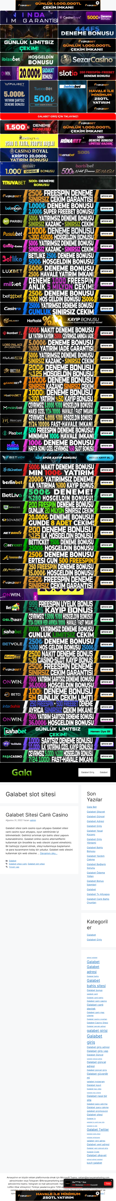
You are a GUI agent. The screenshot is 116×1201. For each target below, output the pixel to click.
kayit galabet (94, 1162)
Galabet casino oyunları (97, 1019)
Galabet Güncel (96, 816)
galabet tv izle (92, 1126)
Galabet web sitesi (93, 1134)
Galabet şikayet (97, 1155)
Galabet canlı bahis (95, 998)
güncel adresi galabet (95, 1159)
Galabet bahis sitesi (96, 983)
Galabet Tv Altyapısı (98, 894)
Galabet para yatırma (97, 1104)
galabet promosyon (97, 1111)
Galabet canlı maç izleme (95, 1014)
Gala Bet (92, 807)
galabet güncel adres (94, 1059)
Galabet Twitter (98, 1129)
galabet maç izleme (94, 1093)
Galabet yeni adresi (98, 1144)
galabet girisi (97, 1031)
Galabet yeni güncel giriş (97, 1148)
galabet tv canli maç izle (95, 1122)
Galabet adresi (93, 969)
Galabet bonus (94, 990)
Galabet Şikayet (96, 811)
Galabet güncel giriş (97, 1070)
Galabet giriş (94, 1039)
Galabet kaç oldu (94, 1089)
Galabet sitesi (95, 1114)
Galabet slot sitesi (36, 864)
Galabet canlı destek (95, 1006)
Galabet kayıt (94, 1085)
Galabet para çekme (98, 1107)
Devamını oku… (48, 853)
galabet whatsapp (93, 1137)
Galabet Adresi (95, 821)
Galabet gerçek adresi (96, 1026)
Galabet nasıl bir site (97, 1098)
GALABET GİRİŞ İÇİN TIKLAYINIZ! (58, 116)
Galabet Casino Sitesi (97, 1022)
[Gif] (58, 320)
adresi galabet (92, 957)
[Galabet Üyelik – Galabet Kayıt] (27, 772)
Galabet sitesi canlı (18, 864)
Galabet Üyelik (93, 1152)
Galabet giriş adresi (98, 1047)
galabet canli (92, 994)
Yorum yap (14, 867)
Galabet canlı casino (97, 1001)
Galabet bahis (93, 976)
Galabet (104, 772)
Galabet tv (91, 1118)
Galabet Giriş (87, 772)
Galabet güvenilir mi (97, 1075)
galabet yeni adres (96, 1141)
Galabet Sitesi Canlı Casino (37, 815)
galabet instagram (96, 1081)
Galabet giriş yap (97, 1051)
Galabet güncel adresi (96, 1064)
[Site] (58, 196)
